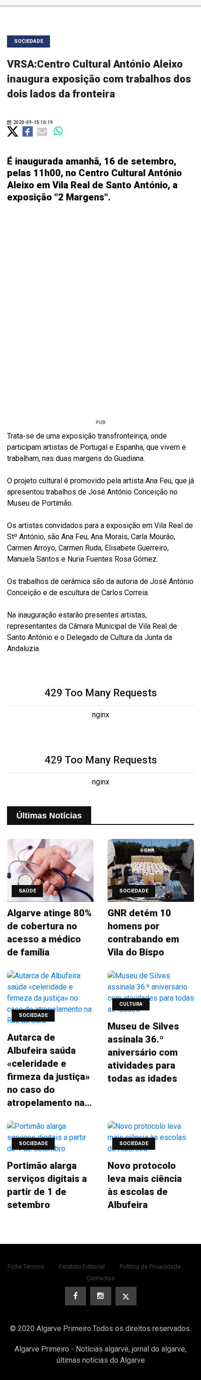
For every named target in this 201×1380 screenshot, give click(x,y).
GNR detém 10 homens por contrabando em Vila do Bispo (143, 932)
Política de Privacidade (150, 1266)
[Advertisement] (100, 314)
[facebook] (75, 1296)
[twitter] (125, 1296)
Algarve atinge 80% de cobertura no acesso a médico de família (49, 932)
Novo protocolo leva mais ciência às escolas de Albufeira (145, 1185)
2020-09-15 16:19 (32, 122)
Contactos (100, 1278)
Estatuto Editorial (82, 1266)
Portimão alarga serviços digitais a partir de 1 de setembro (47, 1185)
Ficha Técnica (25, 1266)
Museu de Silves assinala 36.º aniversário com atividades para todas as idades (143, 1052)
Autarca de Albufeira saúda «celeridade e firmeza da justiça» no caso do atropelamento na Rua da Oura (48, 1070)
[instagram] (100, 1296)
